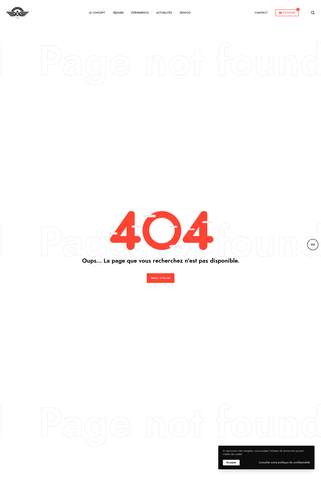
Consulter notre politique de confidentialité (284, 462)
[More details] (312, 244)
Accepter (231, 462)
